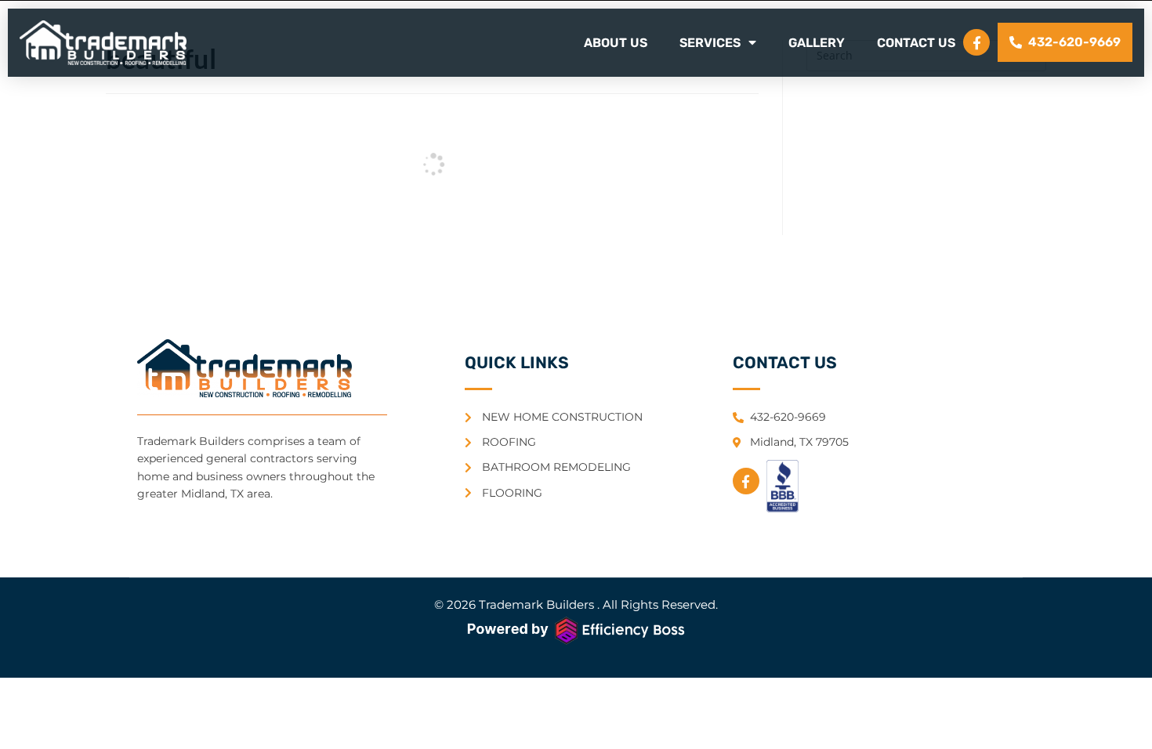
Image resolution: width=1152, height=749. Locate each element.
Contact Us (916, 42)
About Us (615, 42)
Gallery (816, 42)
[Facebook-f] (976, 42)
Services (710, 42)
